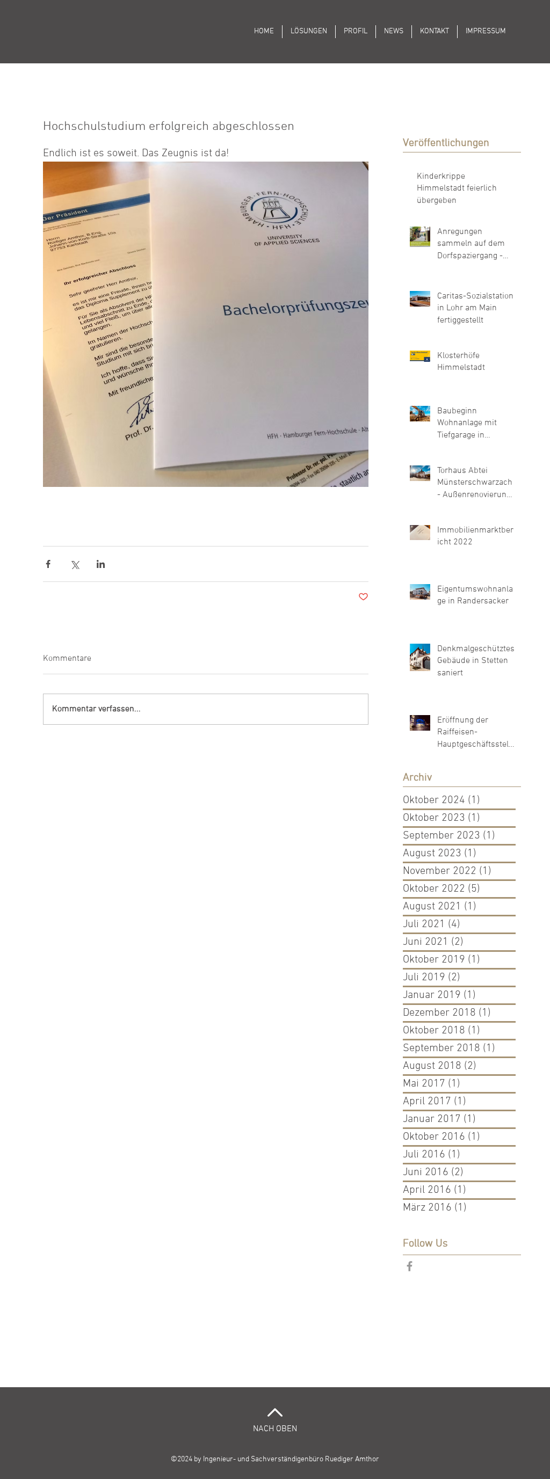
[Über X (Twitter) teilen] (74, 564)
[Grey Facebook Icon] (409, 1266)
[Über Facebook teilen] (48, 564)
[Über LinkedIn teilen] (101, 564)
